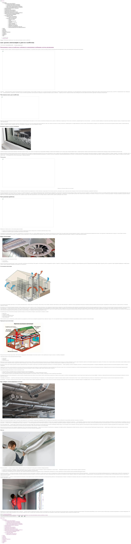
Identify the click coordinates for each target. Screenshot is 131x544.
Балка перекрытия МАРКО (11, 14)
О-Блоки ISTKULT (8, 526)
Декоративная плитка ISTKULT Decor (11, 11)
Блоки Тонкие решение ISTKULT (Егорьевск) (15, 7)
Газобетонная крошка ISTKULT (10, 10)
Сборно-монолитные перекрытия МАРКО (12, 13)
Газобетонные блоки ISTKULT (10, 3)
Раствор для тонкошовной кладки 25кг (15, 26)
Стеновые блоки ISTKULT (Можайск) (13, 4)
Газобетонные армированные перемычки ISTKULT (14, 12)
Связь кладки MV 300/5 (13, 17)
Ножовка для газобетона (13, 24)
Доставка (4, 32)
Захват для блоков (12, 23)
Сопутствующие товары (9, 15)
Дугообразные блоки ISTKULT (10, 9)
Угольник (10, 21)
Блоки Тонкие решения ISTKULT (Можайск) (14, 6)
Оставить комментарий (18, 45)
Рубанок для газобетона (13, 22)
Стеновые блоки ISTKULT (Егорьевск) (13, 5)
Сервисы (4, 29)
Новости (3, 34)
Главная (1, 40)
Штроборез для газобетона (13, 25)
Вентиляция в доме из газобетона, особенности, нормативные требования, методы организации (27, 47)
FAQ (3, 35)
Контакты (4, 30)
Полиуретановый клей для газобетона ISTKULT (17, 27)
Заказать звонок (5, 38)
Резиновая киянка (12, 19)
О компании (4, 33)
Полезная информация (7, 514)
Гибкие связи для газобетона (12, 16)
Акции (3, 28)
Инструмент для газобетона (11, 18)
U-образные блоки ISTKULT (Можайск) (12, 8)
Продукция (4, 2)
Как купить (4, 31)
